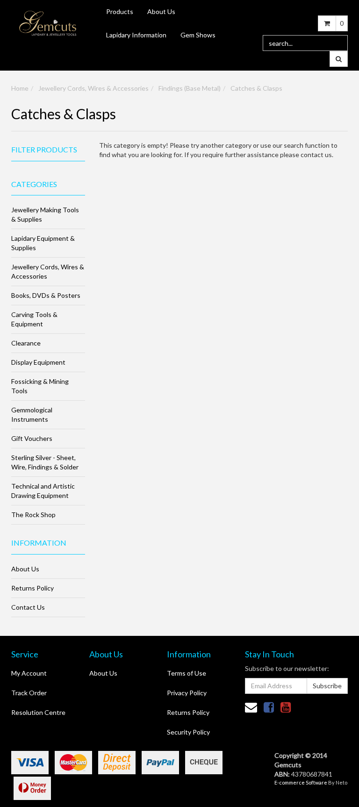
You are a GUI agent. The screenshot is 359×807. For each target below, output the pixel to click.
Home (20, 88)
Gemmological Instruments (31, 414)
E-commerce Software (300, 782)
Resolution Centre (38, 712)
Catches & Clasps (256, 88)
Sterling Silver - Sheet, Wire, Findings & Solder (45, 462)
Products (119, 11)
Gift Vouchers (31, 438)
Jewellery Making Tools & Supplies (45, 214)
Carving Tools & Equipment (34, 319)
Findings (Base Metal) (189, 88)
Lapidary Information (136, 35)
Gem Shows (197, 35)
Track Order (29, 693)
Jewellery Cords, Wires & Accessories (93, 88)
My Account (29, 673)
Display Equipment (38, 362)
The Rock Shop (33, 515)
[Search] (339, 59)
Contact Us (28, 607)
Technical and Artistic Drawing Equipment (43, 490)
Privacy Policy (187, 693)
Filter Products (44, 149)
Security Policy (188, 732)
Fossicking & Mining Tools (40, 386)
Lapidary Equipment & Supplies (43, 243)
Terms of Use (186, 673)
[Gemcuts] (48, 23)
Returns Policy (32, 588)
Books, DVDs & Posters (45, 295)
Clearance (26, 343)
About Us (161, 11)
